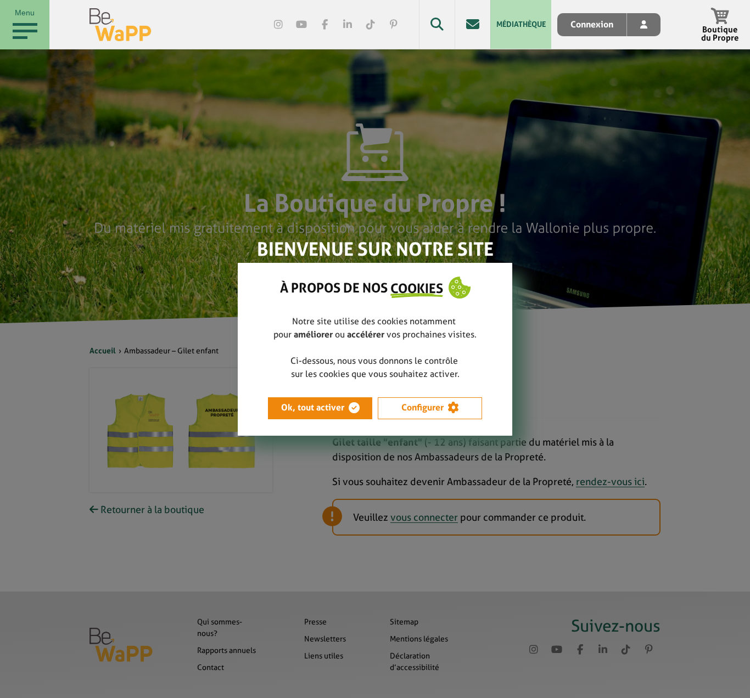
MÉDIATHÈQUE (521, 24)
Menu (25, 12)
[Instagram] (278, 25)
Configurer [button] (422, 407)
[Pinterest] (394, 25)
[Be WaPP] (120, 24)
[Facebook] (324, 25)
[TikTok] (370, 25)
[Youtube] (301, 25)
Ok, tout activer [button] (312, 407)
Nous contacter (472, 24)
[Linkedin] (347, 25)
